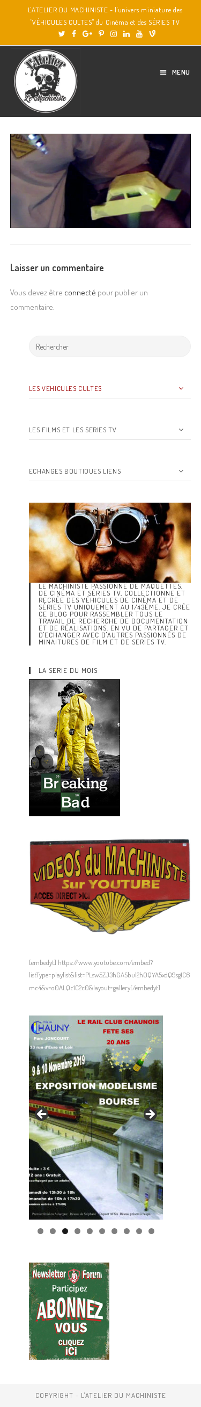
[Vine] (150, 34)
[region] (96, 1118)
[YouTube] (139, 34)
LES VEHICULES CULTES (65, 388)
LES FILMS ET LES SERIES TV (73, 429)
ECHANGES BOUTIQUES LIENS (75, 471)
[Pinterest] (101, 34)
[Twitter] (62, 34)
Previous (42, 1115)
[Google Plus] (87, 34)
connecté (80, 292)
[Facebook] (74, 34)
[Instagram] (113, 34)
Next (150, 1115)
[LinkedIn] (126, 34)
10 (151, 1231)
